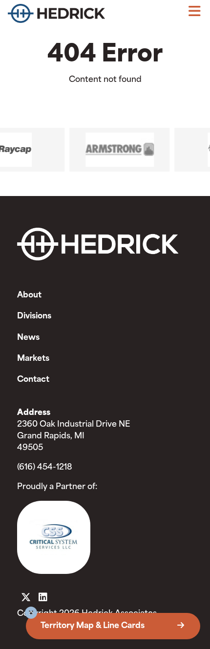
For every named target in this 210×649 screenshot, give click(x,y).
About (29, 295)
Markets (33, 359)
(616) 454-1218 (44, 468)
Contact (33, 380)
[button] (31, 614)
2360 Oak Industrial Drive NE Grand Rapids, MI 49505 (73, 436)
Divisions (34, 316)
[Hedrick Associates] (56, 16)
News (28, 338)
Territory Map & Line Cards (94, 626)
